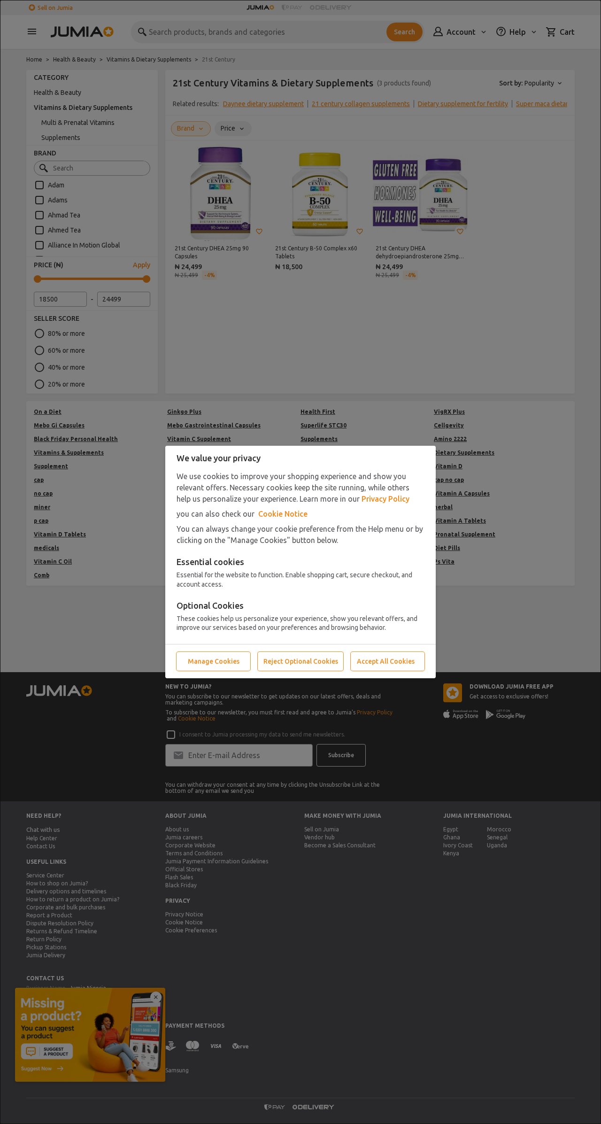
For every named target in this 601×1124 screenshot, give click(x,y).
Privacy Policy (385, 499)
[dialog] (300, 562)
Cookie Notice (283, 514)
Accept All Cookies (386, 661)
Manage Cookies (213, 661)
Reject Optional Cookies (300, 661)
